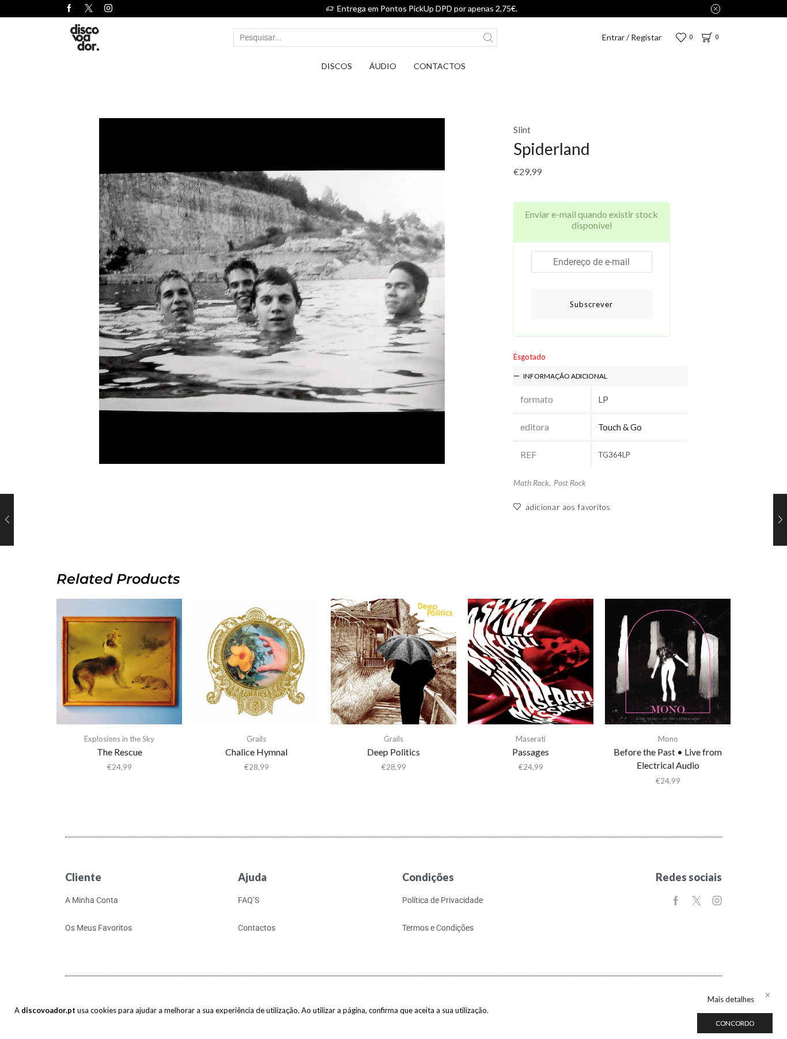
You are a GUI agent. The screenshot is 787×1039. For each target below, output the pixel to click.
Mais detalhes (730, 999)
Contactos (440, 66)
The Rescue (119, 751)
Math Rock (531, 483)
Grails (256, 738)
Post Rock (570, 483)
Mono (668, 738)
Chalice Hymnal (256, 751)
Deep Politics (393, 751)
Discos (336, 66)
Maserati (531, 738)
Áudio (382, 66)
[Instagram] (108, 8)
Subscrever (591, 304)
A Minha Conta (91, 900)
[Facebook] (69, 8)
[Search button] (488, 37)
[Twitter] (89, 8)
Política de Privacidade (442, 900)
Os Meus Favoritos (98, 927)
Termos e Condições (438, 927)
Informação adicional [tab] (565, 376)
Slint (522, 129)
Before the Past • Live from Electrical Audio (668, 758)
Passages (530, 751)
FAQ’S (248, 900)
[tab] (600, 376)
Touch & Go (620, 427)
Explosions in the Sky (119, 738)
